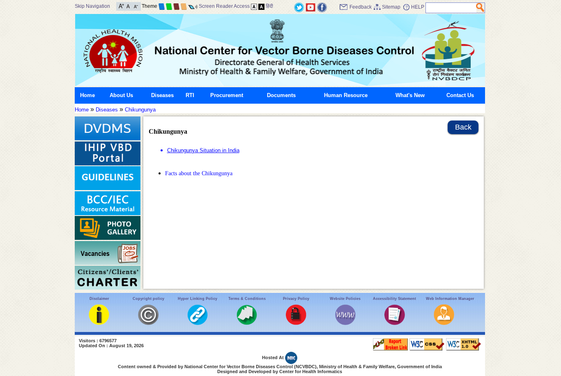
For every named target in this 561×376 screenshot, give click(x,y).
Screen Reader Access (224, 6)
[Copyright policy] (148, 323)
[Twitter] (299, 6)
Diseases (162, 95)
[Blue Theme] (162, 6)
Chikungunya (140, 110)
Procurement (226, 95)
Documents (281, 95)
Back (463, 127)
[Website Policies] (345, 323)
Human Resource (346, 95)
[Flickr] (322, 6)
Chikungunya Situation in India (203, 150)
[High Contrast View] (261, 6)
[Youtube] (310, 6)
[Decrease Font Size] (135, 5)
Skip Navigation (92, 6)
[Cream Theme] (184, 6)
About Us (121, 95)
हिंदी (269, 6)
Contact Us (460, 95)
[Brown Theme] (176, 6)
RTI (190, 95)
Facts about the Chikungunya (198, 173)
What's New (410, 95)
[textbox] (451, 8)
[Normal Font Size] (128, 5)
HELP (417, 7)
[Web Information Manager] (444, 323)
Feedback (360, 7)
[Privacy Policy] (296, 323)
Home (87, 95)
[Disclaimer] (99, 323)
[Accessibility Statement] (394, 323)
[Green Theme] (169, 6)
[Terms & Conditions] (247, 323)
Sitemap (391, 7)
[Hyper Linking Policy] (197, 323)
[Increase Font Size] (121, 5)
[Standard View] (254, 6)
